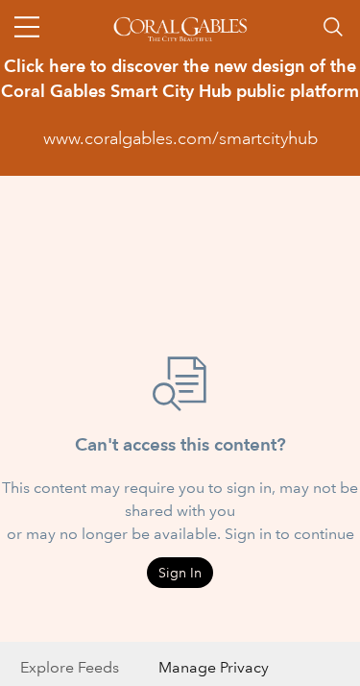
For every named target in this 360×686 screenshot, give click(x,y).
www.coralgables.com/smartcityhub (180, 138)
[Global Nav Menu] (27, 27)
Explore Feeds (69, 667)
